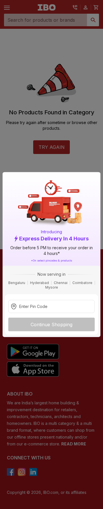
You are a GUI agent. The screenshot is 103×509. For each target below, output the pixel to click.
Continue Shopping (51, 324)
